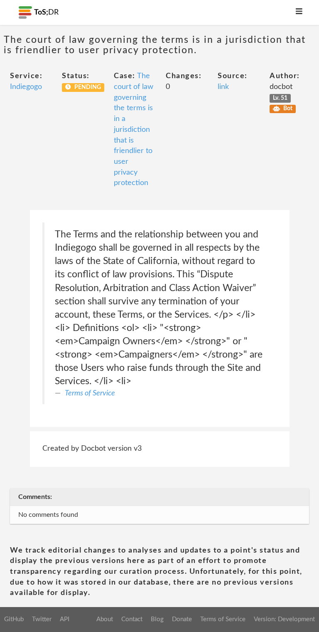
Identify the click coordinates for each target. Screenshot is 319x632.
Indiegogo (26, 87)
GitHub (14, 619)
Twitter (42, 619)
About (104, 619)
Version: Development (284, 619)
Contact (131, 619)
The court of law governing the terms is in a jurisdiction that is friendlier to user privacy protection (133, 129)
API (64, 619)
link (223, 87)
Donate (182, 619)
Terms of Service (90, 393)
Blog (157, 619)
